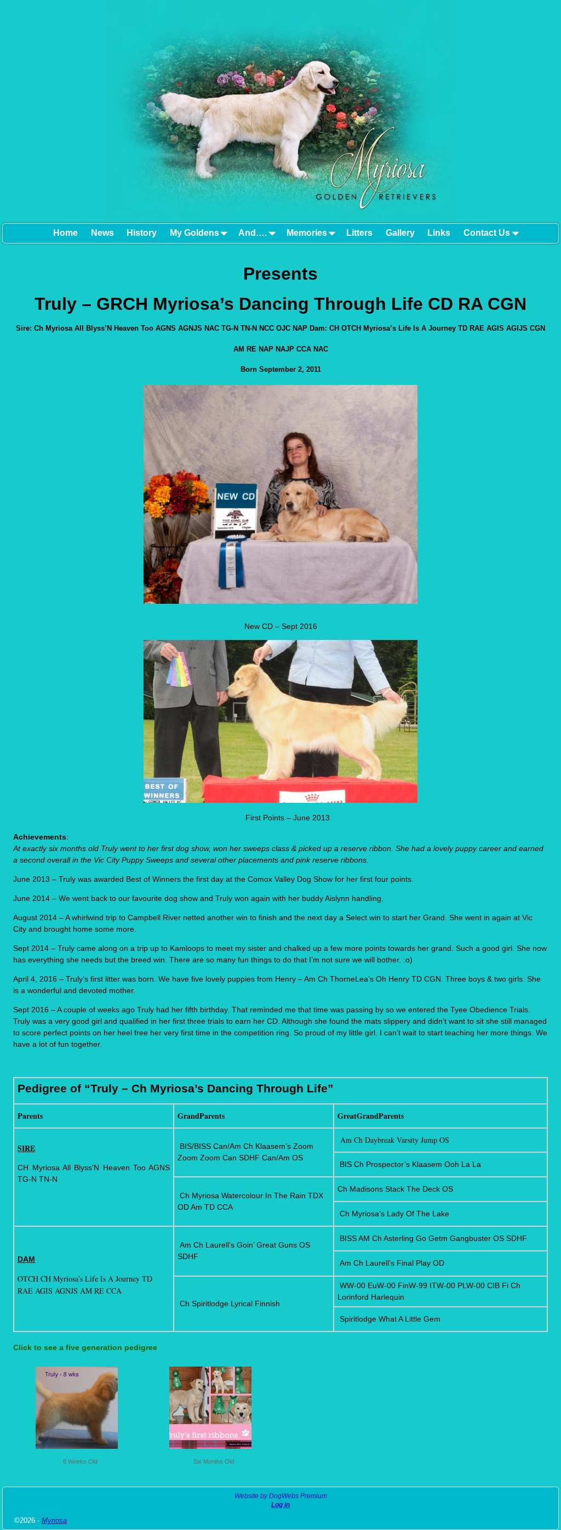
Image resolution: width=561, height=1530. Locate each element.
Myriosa (54, 1520)
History (142, 232)
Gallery (400, 232)
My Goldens (194, 232)
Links (438, 232)
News (102, 232)
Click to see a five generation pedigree (85, 1347)
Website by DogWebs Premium (280, 1496)
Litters (359, 232)
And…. (252, 232)
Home (65, 232)
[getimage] (80, 1451)
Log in (280, 1505)
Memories (307, 232)
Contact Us (486, 232)
